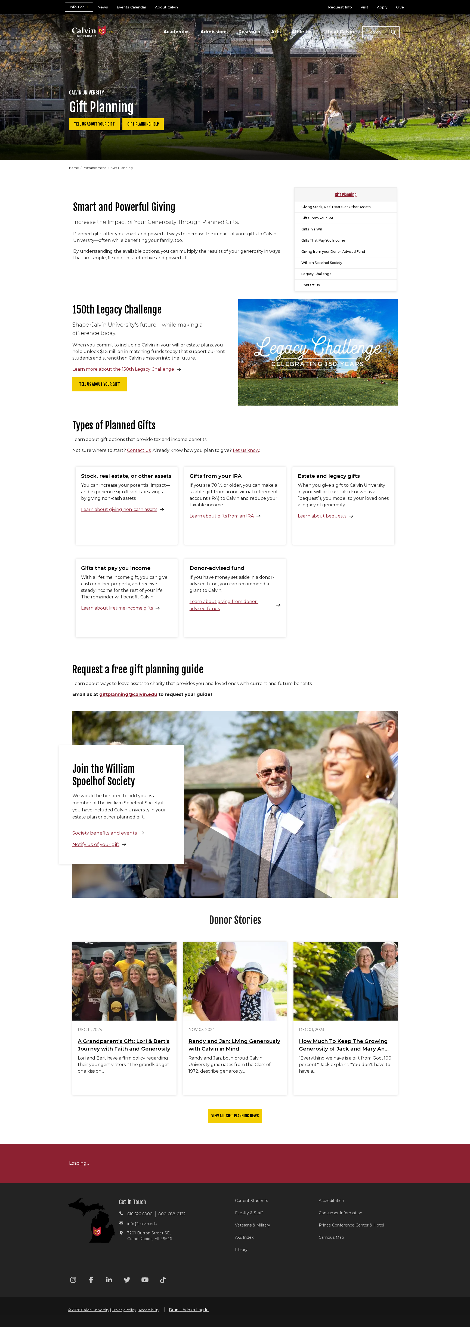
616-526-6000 (140, 1214)
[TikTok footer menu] (163, 1280)
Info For (77, 7)
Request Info (340, 7)
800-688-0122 (171, 1214)
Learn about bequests (322, 516)
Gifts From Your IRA (317, 218)
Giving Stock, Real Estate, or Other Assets (335, 207)
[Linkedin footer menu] (109, 1280)
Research (249, 31)
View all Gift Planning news (235, 1115)
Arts (276, 31)
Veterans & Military (252, 1225)
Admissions (214, 31)
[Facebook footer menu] (91, 1280)
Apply (382, 7)
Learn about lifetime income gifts (117, 608)
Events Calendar (131, 7)
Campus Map (331, 1237)
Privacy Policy (124, 1310)
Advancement (95, 168)
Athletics (302, 31)
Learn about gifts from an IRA (222, 516)
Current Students (251, 1200)
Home (74, 168)
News (102, 7)
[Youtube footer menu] (145, 1280)
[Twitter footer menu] (127, 1280)
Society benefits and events (104, 833)
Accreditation (331, 1200)
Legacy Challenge (316, 274)
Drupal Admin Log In (189, 1309)
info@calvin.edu (142, 1223)
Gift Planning (346, 194)
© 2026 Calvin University (88, 1310)
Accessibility (148, 1310)
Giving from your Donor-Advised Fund (333, 251)
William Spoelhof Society (321, 263)
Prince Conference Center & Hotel (351, 1225)
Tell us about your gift (94, 124)
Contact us (139, 450)
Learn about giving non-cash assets (119, 509)
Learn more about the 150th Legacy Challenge (123, 369)
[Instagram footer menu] (73, 1280)
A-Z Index (244, 1237)
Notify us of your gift (95, 844)
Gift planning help (143, 124)
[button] (381, 32)
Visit (364, 7)
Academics (176, 31)
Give (400, 7)
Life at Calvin (338, 31)
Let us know (246, 450)
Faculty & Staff (249, 1212)
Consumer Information (340, 1212)
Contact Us (310, 285)
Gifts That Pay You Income (323, 240)
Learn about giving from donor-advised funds (224, 605)
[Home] (92, 24)
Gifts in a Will (312, 229)
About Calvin (166, 7)
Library (241, 1249)
